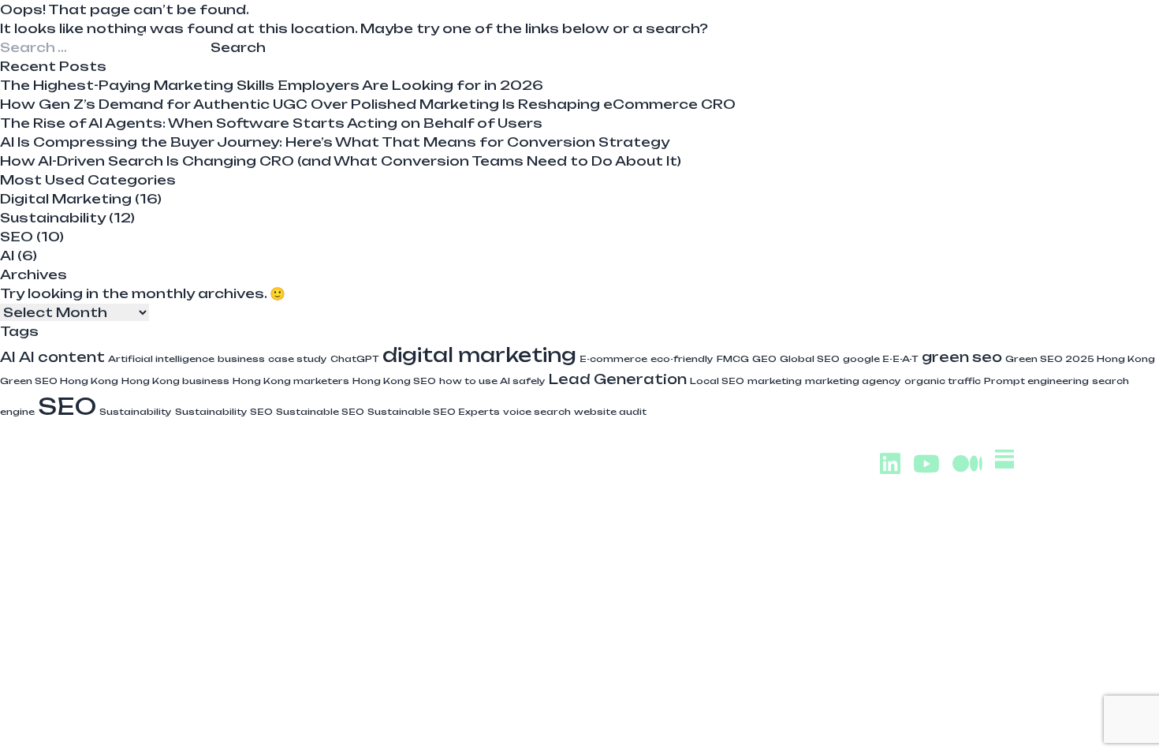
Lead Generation (618, 379)
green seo (962, 357)
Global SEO (810, 358)
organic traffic (942, 380)
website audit (610, 411)
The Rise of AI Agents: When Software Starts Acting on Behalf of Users (271, 123)
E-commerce (613, 358)
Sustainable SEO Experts (433, 411)
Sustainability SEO (224, 411)
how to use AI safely (492, 380)
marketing (774, 380)
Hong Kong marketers (291, 380)
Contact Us (973, 43)
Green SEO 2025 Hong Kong (1080, 358)
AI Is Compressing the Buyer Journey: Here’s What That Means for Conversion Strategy (334, 142)
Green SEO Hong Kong (59, 380)
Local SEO (717, 380)
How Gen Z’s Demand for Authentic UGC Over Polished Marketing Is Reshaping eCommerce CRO (368, 104)
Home (541, 43)
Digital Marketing (66, 199)
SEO (16, 236)
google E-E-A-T (881, 358)
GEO (764, 358)
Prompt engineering (1036, 380)
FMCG (733, 358)
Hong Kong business (175, 380)
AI (7, 255)
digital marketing (479, 355)
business (241, 358)
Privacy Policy (966, 618)
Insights (855, 43)
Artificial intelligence (161, 358)
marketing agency (853, 380)
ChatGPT (354, 358)
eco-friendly (682, 358)
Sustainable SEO (320, 411)
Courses (751, 43)
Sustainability (53, 218)
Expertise (641, 43)
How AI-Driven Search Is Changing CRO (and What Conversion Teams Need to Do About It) (340, 161)
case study (297, 358)
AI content (62, 357)
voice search (537, 411)
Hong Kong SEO (394, 380)
